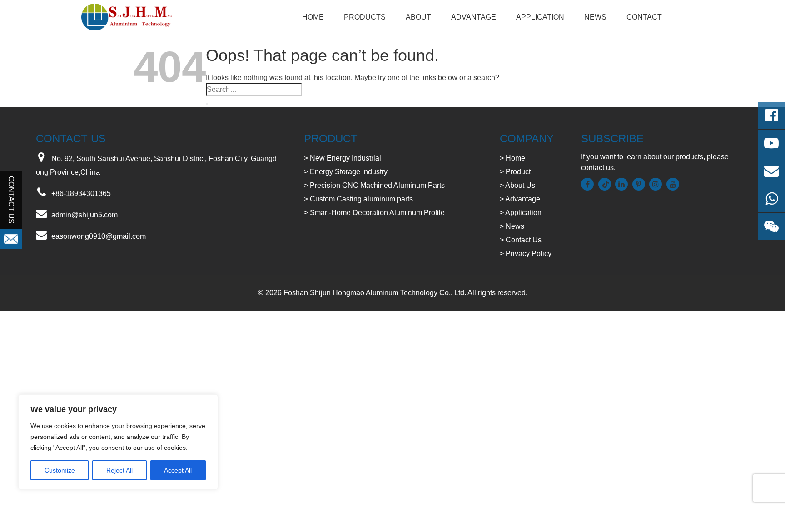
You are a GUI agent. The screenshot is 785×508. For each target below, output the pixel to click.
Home (313, 17)
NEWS (595, 17)
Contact (644, 17)
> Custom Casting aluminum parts (358, 199)
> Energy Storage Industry (346, 172)
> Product (515, 172)
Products (365, 17)
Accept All (178, 470)
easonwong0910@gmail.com (98, 236)
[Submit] (207, 104)
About (418, 17)
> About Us (517, 185)
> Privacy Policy (525, 253)
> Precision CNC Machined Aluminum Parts (374, 185)
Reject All (119, 470)
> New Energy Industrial (342, 158)
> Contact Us (521, 240)
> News (512, 226)
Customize (60, 470)
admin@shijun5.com (84, 215)
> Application (521, 212)
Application (540, 17)
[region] (118, 442)
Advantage (473, 17)
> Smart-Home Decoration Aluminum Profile (374, 212)
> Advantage (520, 199)
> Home (512, 158)
